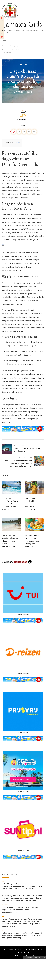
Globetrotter (23, 120)
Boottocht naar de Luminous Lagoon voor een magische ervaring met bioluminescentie (32, 541)
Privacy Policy (23, 952)
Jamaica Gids (22, 24)
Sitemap (15, 955)
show (17, 142)
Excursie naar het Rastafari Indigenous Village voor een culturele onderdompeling (10, 541)
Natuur (5, 881)
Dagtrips (23, 64)
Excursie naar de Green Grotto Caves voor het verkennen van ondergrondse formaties (10, 504)
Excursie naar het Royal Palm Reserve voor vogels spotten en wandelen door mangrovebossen (20, 909)
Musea (4, 916)
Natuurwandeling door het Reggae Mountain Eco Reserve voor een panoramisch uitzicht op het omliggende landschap (23, 935)
